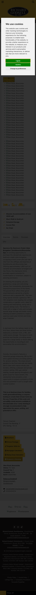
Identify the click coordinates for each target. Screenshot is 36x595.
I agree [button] (18, 61)
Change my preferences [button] (18, 68)
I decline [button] (18, 64)
